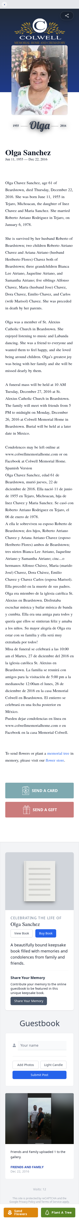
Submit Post (39, 1075)
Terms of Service (51, 1202)
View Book (21, 933)
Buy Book (45, 933)
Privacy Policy (27, 1202)
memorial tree (58, 753)
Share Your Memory (28, 1001)
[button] (39, 1118)
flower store (55, 760)
